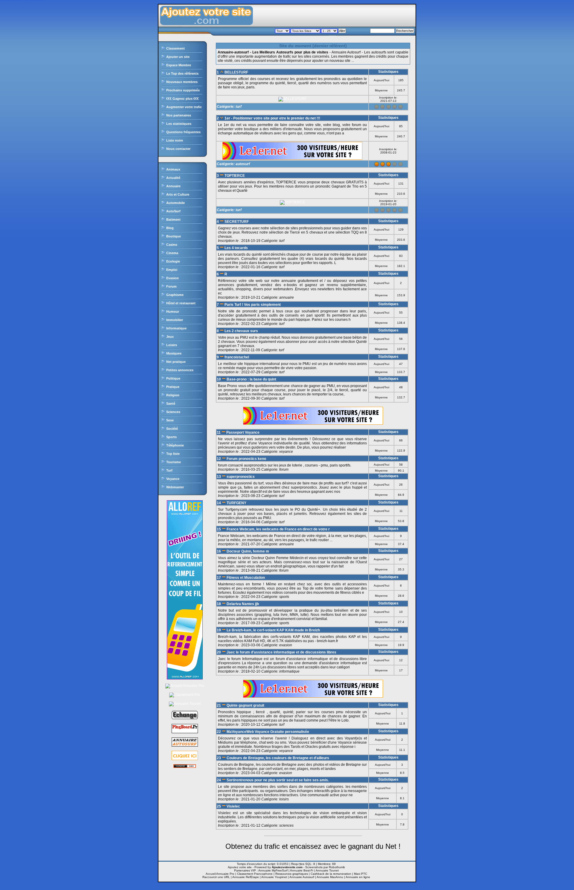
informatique (289, 671)
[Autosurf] (185, 759)
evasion (285, 645)
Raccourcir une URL (216, 877)
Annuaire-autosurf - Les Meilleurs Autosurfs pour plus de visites (273, 52)
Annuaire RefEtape (245, 877)
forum (283, 469)
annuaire (286, 297)
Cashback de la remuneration (331, 873)
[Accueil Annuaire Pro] (184, 686)
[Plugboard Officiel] (185, 732)
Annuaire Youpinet (274, 877)
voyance (286, 451)
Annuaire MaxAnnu (330, 877)
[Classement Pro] (184, 695)
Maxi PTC (360, 873)
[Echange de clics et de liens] (185, 718)
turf (239, 107)
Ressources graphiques (291, 873)
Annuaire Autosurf (301, 877)
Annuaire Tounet (327, 870)
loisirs (284, 799)
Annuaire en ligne (358, 877)
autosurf (243, 164)
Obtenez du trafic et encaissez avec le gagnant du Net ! (313, 846)
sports (284, 597)
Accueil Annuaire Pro (220, 873)
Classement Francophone (255, 873)
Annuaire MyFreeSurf (273, 870)
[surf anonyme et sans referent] (184, 767)
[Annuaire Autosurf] (185, 745)
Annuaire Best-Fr (301, 870)
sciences (286, 825)
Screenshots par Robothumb (325, 867)
